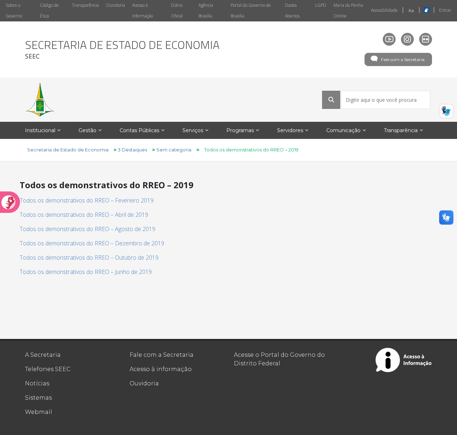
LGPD (320, 5)
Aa (411, 11)
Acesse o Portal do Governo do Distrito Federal (279, 359)
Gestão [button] (87, 130)
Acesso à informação (161, 369)
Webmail (38, 412)
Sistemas (38, 397)
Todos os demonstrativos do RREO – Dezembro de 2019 (92, 243)
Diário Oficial (177, 10)
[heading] (122, 49)
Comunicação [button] (343, 130)
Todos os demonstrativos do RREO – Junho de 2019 (86, 272)
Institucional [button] (40, 130)
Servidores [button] (290, 130)
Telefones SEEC (48, 369)
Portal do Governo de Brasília (251, 10)
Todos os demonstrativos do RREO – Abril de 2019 (84, 215)
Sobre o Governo (14, 10)
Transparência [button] (401, 130)
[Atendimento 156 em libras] (446, 111)
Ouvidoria (115, 5)
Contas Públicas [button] (139, 130)
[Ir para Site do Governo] (40, 100)
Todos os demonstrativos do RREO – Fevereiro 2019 (87, 200)
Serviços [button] (192, 130)
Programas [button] (240, 130)
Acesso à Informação (142, 10)
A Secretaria (43, 354)
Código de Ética (49, 10)
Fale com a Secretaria (403, 59)
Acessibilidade (384, 10)
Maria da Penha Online (348, 10)
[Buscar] (331, 99)
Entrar (445, 10)
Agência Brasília (206, 10)
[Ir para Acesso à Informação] (404, 360)
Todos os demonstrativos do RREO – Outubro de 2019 (89, 257)
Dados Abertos (292, 10)
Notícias (37, 383)
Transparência (85, 5)
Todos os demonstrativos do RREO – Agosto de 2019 (87, 229)
